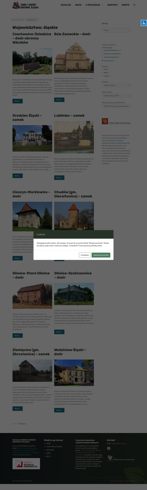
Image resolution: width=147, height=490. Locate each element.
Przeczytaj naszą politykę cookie (90, 246)
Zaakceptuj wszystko (101, 255)
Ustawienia (85, 255)
